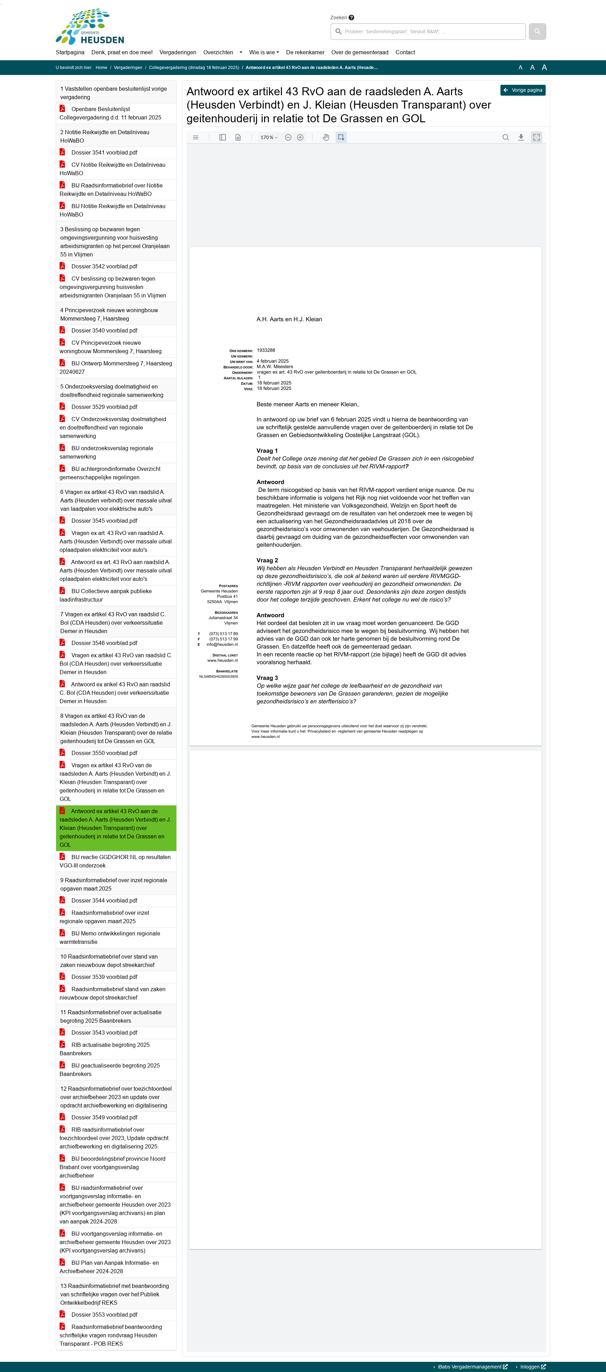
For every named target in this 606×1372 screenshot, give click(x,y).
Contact (405, 52)
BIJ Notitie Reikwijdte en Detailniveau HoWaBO (113, 210)
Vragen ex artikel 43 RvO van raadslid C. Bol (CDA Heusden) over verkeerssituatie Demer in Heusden (116, 663)
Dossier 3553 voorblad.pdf (103, 1315)
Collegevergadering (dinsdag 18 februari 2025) (194, 67)
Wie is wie (262, 52)
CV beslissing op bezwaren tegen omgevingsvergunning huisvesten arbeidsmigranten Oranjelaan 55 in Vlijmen (113, 287)
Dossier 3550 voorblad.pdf (103, 753)
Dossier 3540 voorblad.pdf (103, 331)
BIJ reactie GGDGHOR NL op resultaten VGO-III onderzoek (115, 861)
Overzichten (218, 52)
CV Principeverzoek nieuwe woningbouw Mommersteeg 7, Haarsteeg (111, 347)
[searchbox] (428, 31)
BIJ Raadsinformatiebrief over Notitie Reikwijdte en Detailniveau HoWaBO (111, 190)
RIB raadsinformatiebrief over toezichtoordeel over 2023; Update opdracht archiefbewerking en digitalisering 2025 (114, 1138)
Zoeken (338, 17)
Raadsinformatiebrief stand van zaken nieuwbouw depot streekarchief (113, 993)
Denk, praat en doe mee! (122, 52)
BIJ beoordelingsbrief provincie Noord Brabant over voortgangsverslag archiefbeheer (113, 1167)
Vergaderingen (178, 52)
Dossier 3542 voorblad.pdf (103, 266)
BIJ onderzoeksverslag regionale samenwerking (106, 452)
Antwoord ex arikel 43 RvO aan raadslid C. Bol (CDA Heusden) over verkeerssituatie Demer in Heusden (115, 692)
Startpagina (70, 52)
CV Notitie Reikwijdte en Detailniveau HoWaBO (113, 169)
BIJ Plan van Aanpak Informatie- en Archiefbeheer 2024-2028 (109, 1267)
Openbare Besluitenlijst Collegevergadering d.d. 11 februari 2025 (110, 113)
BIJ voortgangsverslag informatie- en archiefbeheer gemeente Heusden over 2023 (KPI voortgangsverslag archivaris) (115, 1242)
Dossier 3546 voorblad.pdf (103, 643)
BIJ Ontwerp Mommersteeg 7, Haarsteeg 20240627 (116, 368)
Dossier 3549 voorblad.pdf (103, 1117)
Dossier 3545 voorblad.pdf (103, 521)
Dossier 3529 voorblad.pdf (103, 407)
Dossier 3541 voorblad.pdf (103, 153)
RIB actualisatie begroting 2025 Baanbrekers (105, 1049)
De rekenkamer (305, 52)
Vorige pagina (527, 90)
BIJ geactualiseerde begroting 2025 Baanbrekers (110, 1070)
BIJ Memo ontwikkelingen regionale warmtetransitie (110, 938)
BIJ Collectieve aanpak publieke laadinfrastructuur (106, 595)
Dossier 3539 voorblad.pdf (103, 977)
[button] (537, 31)
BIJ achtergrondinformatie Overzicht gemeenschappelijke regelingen (110, 473)
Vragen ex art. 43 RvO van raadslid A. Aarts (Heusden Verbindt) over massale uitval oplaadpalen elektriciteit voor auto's (116, 541)
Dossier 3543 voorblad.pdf (103, 1033)
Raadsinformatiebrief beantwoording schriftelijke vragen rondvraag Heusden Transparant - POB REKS (111, 1335)
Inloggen (530, 1367)
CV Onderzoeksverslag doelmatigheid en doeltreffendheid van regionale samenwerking (113, 427)
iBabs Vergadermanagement (470, 1367)
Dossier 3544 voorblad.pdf (103, 901)
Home (101, 67)
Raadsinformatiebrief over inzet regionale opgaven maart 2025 (104, 917)
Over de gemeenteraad (360, 52)
